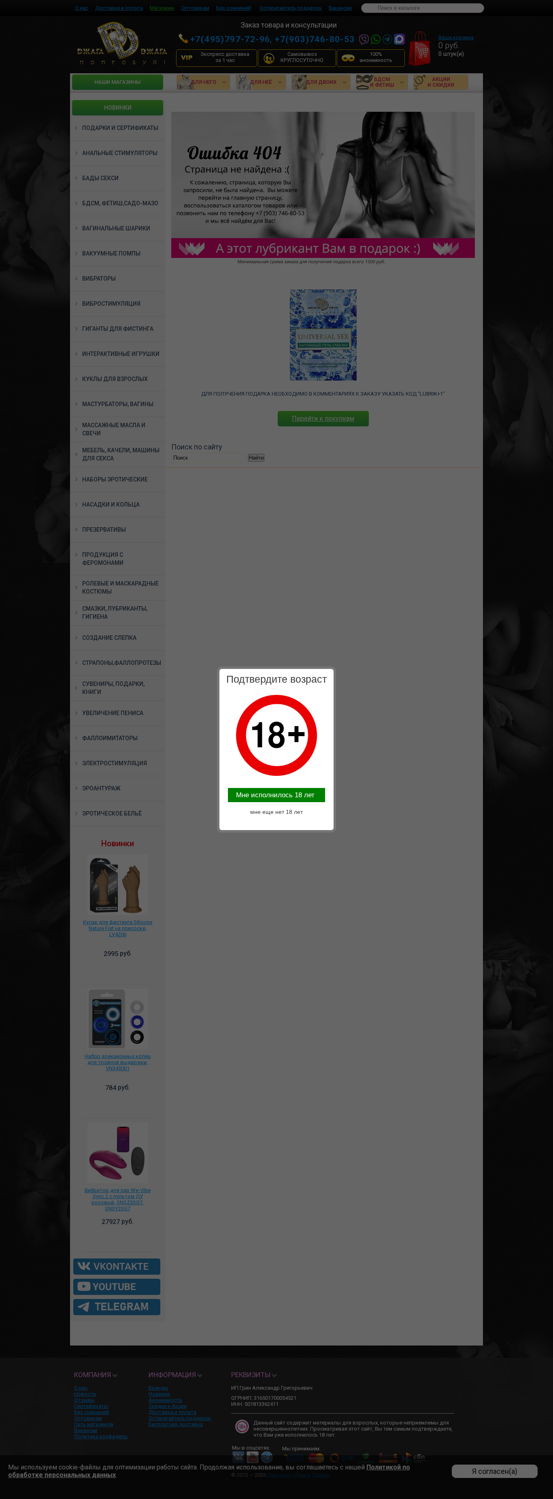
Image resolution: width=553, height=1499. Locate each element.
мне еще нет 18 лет (276, 812)
